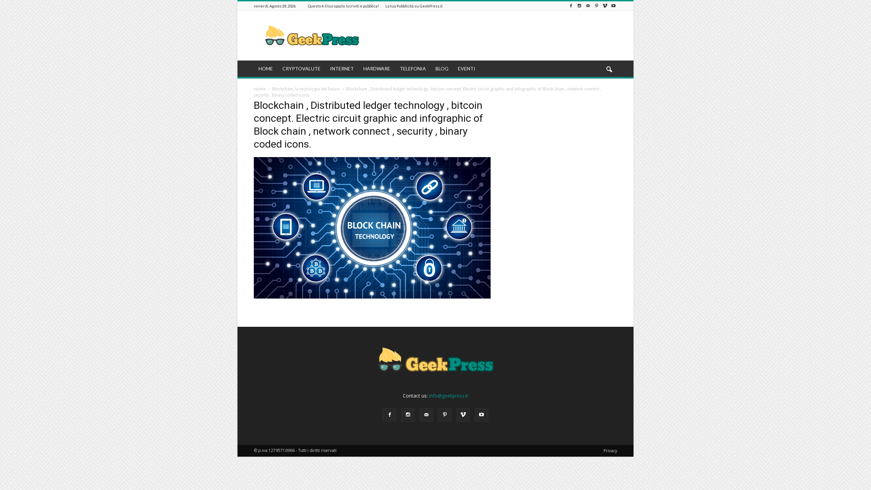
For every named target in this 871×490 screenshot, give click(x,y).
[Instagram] (579, 6)
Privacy (610, 451)
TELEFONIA (413, 68)
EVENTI (466, 68)
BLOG (442, 68)
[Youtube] (613, 6)
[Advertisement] (493, 35)
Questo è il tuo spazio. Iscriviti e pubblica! (343, 6)
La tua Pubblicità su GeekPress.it (414, 6)
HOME (266, 68)
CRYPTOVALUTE (301, 68)
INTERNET (342, 68)
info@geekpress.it (448, 395)
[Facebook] (571, 6)
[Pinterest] (596, 6)
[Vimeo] (605, 6)
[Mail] (588, 6)
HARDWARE (376, 68)
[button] (609, 70)
